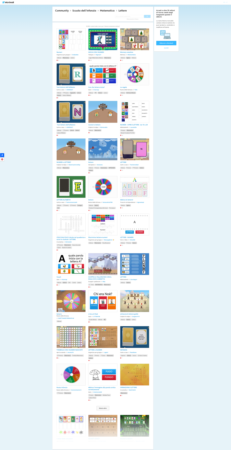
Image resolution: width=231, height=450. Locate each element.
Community (62, 10)
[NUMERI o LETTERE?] (71, 149)
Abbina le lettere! (126, 200)
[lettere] (102, 149)
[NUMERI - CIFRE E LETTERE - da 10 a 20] (134, 112)
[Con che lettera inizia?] (102, 74)
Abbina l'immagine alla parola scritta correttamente (102, 388)
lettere (90, 162)
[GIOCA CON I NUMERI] (102, 39)
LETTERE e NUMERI (95, 350)
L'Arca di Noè (93, 314)
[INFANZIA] (134, 337)
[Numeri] (71, 39)
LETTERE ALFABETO (63, 200)
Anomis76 (70, 352)
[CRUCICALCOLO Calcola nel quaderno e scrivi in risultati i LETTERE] (71, 224)
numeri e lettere (94, 125)
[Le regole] (134, 74)
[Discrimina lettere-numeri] (102, 224)
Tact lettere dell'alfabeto (66, 87)
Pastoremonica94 (71, 202)
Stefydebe (75, 55)
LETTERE (123, 162)
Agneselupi (140, 202)
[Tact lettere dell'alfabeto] (71, 74)
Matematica (107, 10)
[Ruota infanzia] (71, 374)
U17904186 (96, 316)
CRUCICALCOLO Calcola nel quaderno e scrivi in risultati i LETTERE (71, 238)
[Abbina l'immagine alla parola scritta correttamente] (102, 374)
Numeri (60, 52)
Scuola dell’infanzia (84, 10)
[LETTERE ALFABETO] (71, 187)
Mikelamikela (132, 55)
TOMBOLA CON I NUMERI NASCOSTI (70, 350)
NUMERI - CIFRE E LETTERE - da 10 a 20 (134, 125)
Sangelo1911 (136, 316)
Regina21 (98, 55)
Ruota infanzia (62, 387)
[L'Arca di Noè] (102, 301)
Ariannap (96, 90)
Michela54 (68, 242)
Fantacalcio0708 (107, 202)
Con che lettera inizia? (96, 87)
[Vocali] (71, 264)
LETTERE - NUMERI (126, 237)
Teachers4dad (134, 165)
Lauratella (133, 127)
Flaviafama (133, 352)
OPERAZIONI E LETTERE (128, 387)
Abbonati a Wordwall (166, 43)
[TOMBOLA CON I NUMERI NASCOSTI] (71, 337)
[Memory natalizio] (134, 39)
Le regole (123, 87)
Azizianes (100, 165)
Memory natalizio (126, 52)
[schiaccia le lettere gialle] (134, 301)
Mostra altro (103, 408)
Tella (135, 90)
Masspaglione (108, 240)
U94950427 (69, 90)
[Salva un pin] (2, 159)
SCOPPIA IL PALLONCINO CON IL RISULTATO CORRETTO (100, 278)
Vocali (59, 277)
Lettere (122, 10)
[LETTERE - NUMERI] (134, 224)
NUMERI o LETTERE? (64, 162)
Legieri (106, 352)
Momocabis (103, 127)
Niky (104, 281)
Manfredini (132, 390)
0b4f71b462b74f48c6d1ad (66, 318)
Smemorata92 (97, 392)
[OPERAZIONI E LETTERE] (134, 374)
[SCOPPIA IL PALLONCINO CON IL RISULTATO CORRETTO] (102, 264)
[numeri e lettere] (102, 112)
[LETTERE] (134, 149)
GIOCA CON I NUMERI (96, 52)
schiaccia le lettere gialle (129, 314)
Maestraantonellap (74, 165)
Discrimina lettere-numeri (97, 237)
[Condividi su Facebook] (2, 155)
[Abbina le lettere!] (134, 187)
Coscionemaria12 (76, 390)
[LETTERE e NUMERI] (102, 337)
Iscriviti (166, 48)
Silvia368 (132, 240)
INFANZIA (123, 350)
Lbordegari (133, 279)
